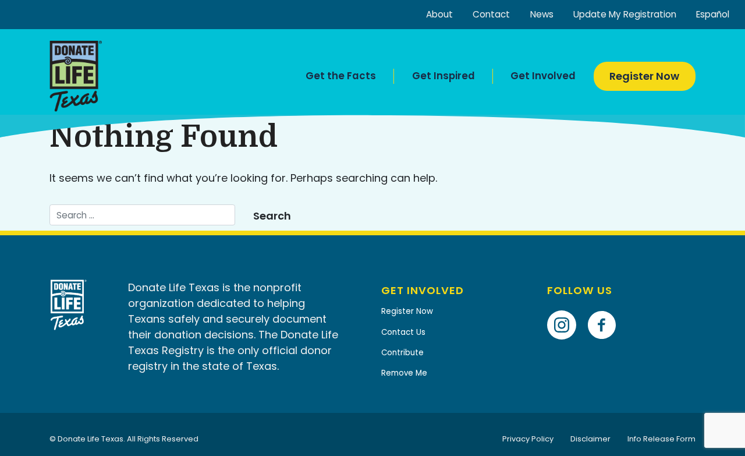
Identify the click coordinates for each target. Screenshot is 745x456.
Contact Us (403, 332)
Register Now (644, 76)
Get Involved (543, 76)
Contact (491, 14)
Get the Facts (341, 76)
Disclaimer (590, 438)
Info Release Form (661, 438)
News (542, 14)
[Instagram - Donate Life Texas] (566, 308)
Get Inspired (443, 76)
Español (712, 14)
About (439, 14)
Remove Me (404, 373)
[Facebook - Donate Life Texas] (606, 308)
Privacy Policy (528, 438)
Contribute (402, 352)
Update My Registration (624, 14)
